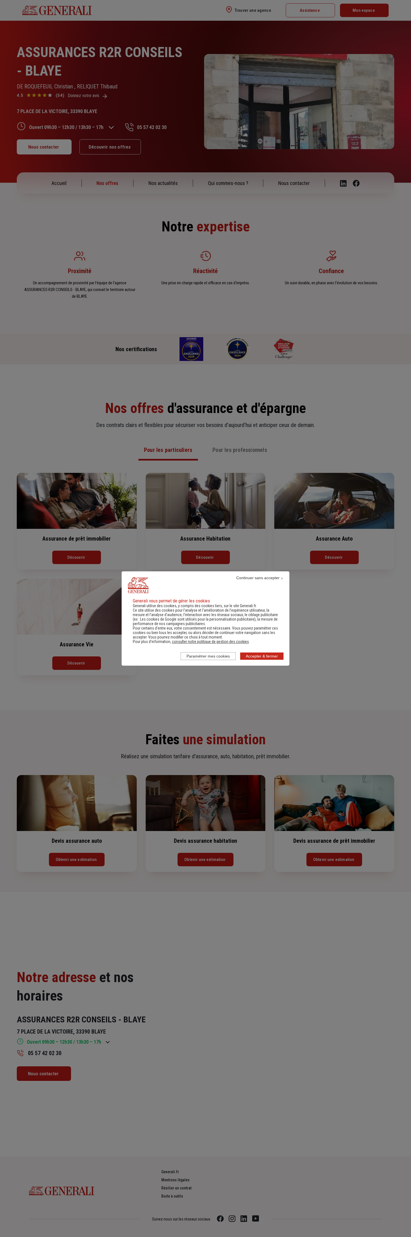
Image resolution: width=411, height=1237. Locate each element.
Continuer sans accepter (258, 578)
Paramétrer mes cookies (208, 656)
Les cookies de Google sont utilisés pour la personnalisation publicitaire (197, 619)
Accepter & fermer (262, 656)
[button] (210, 641)
